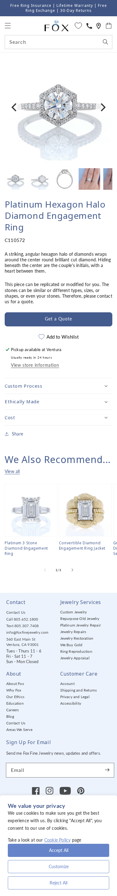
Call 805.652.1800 (22, 619)
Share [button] (17, 433)
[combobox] (58, 42)
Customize (59, 866)
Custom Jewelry (73, 612)
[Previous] (15, 107)
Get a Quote (58, 318)
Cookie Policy (57, 840)
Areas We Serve (19, 729)
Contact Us (15, 612)
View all (12, 471)
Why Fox (13, 690)
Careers (12, 709)
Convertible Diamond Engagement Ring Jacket (82, 546)
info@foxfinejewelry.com (27, 632)
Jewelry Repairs (73, 631)
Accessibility (70, 703)
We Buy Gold (71, 644)
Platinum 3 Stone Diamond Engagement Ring (26, 548)
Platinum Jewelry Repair (80, 625)
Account (67, 683)
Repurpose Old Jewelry (80, 618)
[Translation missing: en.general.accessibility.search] (98, 25)
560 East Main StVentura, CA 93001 (22, 642)
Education (15, 703)
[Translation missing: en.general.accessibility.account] (89, 25)
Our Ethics (15, 696)
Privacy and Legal (75, 696)
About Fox (15, 683)
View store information (35, 365)
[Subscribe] (107, 770)
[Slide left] (45, 570)
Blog (10, 716)
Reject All (58, 882)
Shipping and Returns (78, 690)
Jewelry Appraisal (75, 658)
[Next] (102, 107)
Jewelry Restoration (77, 638)
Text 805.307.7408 (22, 625)
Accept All (58, 850)
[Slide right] (72, 570)
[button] (8, 26)
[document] (58, 107)
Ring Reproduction (76, 651)
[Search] (105, 42)
